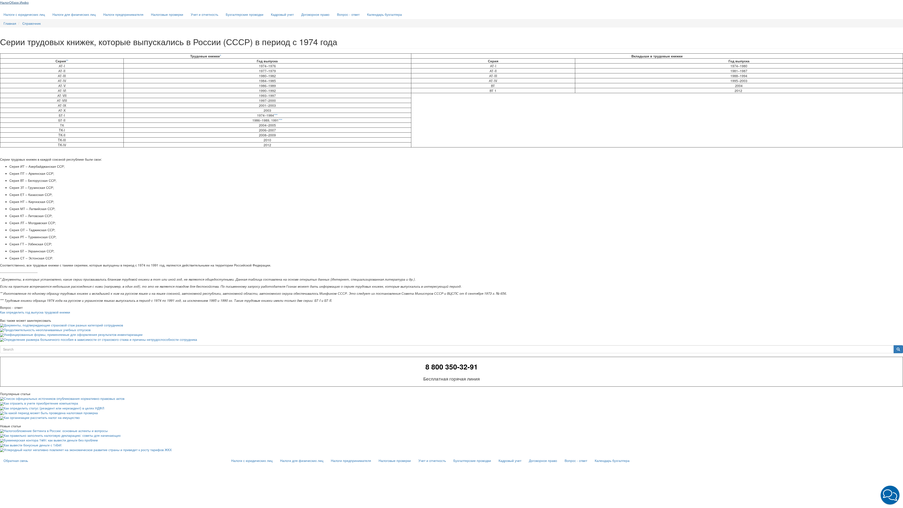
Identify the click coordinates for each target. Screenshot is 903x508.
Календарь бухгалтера (384, 14)
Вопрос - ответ (348, 14)
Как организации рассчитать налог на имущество (42, 417)
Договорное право (315, 14)
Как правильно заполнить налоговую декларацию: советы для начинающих (62, 435)
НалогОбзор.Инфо (14, 2)
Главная (10, 23)
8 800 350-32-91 (451, 367)
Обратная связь (16, 460)
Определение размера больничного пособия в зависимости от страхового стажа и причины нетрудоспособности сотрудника (100, 339)
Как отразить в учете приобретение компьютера (41, 403)
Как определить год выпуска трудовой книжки (35, 312)
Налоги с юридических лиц (24, 14)
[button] (890, 495)
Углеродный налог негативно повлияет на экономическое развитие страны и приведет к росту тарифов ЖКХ (88, 449)
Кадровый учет (282, 14)
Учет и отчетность (204, 14)
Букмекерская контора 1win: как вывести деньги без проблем (51, 440)
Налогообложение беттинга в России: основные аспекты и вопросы (56, 430)
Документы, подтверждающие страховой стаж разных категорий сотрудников (63, 325)
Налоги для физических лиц (74, 14)
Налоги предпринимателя (123, 14)
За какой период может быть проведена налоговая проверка (51, 412)
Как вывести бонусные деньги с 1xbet (32, 445)
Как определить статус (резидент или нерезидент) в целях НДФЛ (54, 408)
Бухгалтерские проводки (244, 14)
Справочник (31, 23)
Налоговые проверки (167, 14)
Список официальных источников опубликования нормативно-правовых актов (64, 398)
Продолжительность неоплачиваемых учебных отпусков (47, 329)
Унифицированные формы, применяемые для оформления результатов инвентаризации (73, 334)
